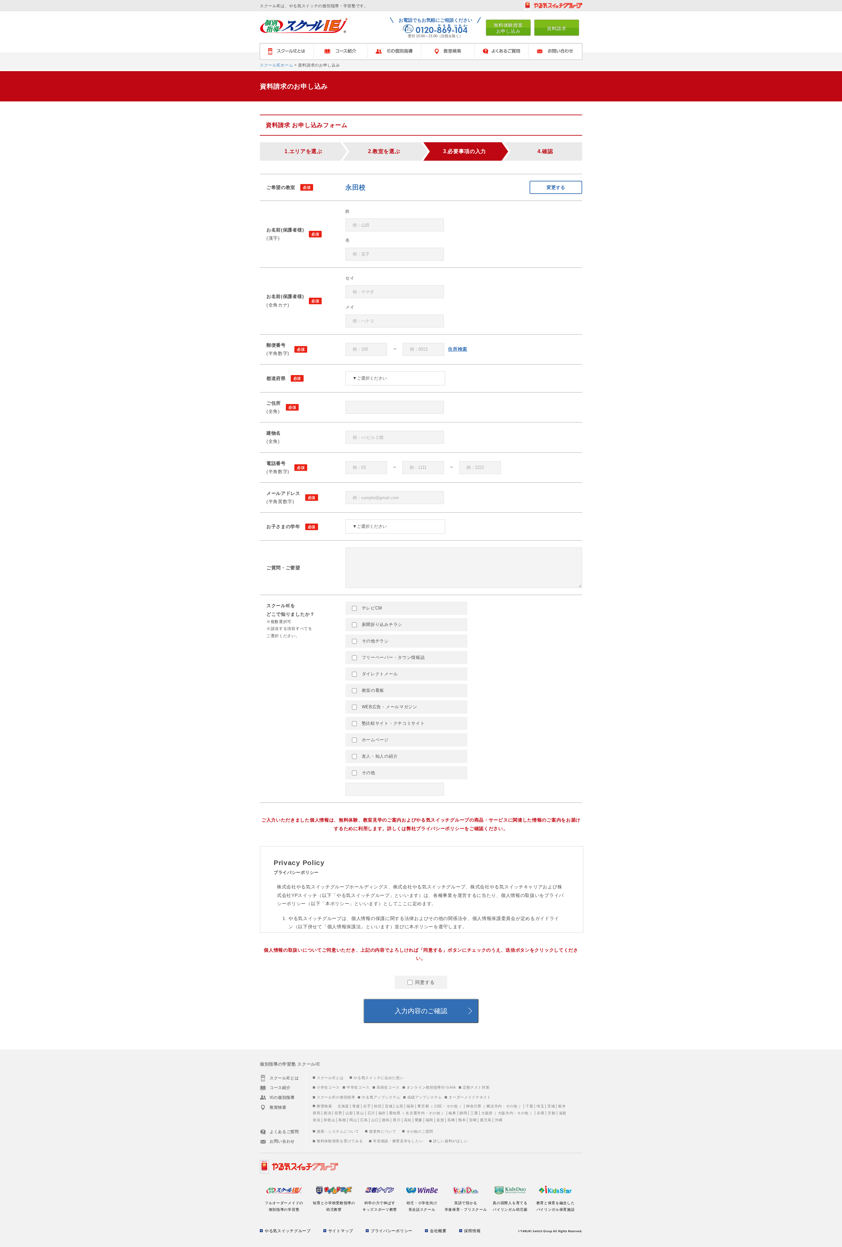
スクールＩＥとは (286, 51)
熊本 (462, 1120)
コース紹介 (340, 51)
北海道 (343, 1106)
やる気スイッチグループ (288, 1231)
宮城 (388, 1106)
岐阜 (452, 1113)
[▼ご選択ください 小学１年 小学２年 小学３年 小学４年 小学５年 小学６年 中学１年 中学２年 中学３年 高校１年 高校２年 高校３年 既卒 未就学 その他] (395, 526)
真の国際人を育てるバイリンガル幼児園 (510, 1206)
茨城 (551, 1106)
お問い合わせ (555, 51)
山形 (399, 1106)
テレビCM (371, 608)
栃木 (562, 1106)
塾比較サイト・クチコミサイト (392, 723)
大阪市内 (505, 1113)
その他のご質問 (419, 1131)
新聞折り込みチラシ (381, 624)
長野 (338, 1113)
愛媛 (418, 1120)
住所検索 (457, 349)
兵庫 (540, 1113)
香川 (396, 1120)
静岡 (463, 1113)
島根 (342, 1120)
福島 (410, 1106)
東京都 (423, 1106)
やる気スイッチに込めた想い (379, 1078)
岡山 (353, 1120)
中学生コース (358, 1087)
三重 (474, 1113)
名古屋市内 (415, 1113)
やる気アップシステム (381, 1097)
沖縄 (498, 1120)
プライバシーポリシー (391, 1231)
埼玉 (540, 1106)
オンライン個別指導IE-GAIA (431, 1087)
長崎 (451, 1120)
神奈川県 (474, 1106)
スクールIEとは (330, 1078)
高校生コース (388, 1087)
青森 (356, 1106)
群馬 (316, 1113)
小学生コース (328, 1087)
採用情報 (472, 1231)
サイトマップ (340, 1231)
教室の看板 (372, 690)
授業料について (382, 1131)
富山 (360, 1113)
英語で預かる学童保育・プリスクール (466, 1206)
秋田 (378, 1106)
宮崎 (473, 1120)
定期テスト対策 (476, 1087)
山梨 (349, 1113)
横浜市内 (494, 1106)
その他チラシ (374, 640)
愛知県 (395, 1113)
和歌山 (329, 1120)
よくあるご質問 (501, 51)
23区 (438, 1106)
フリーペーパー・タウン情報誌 (392, 657)
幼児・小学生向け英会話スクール (422, 1206)
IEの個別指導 (394, 51)
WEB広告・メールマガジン (388, 706)
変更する (556, 187)
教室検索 (448, 51)
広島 (364, 1120)
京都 (551, 1113)
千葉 (529, 1106)
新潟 (327, 1113)
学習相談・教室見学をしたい (398, 1141)
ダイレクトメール (379, 673)
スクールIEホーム (276, 65)
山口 (375, 1120)
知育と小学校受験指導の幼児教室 (334, 1206)
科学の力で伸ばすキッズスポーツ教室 (379, 1206)
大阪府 (487, 1113)
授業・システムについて (338, 1131)
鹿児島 (485, 1120)
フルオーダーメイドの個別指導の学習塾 (284, 1206)
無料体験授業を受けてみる (340, 1141)
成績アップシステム (424, 1097)
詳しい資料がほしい (450, 1141)
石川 (371, 1113)
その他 (367, 772)
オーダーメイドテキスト (470, 1097)
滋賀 (562, 1113)
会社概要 (438, 1231)
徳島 (385, 1120)
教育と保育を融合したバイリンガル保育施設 (555, 1206)
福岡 (429, 1120)
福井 (382, 1113)
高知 (407, 1120)
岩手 (367, 1106)
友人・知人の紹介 (379, 756)
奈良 (316, 1120)
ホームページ (374, 739)
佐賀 (440, 1120)
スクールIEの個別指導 (336, 1097)
